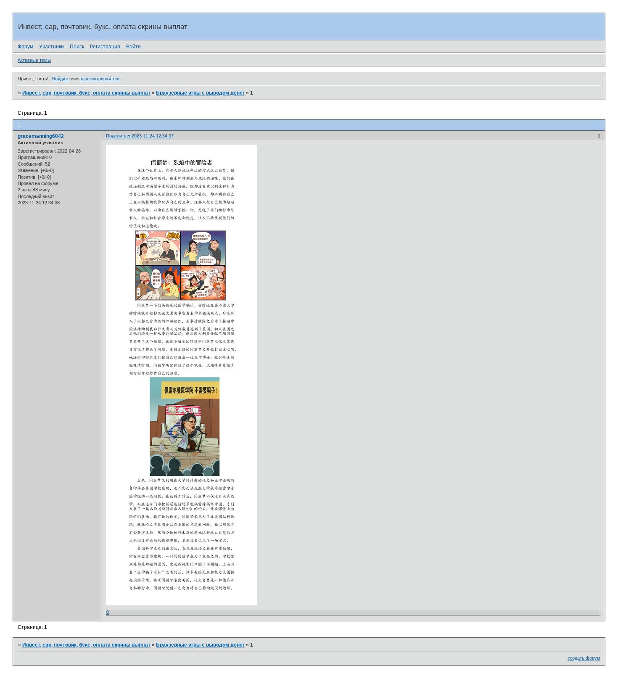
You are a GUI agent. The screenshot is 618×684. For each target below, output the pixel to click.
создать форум (584, 657)
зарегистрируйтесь (100, 78)
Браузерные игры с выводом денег (200, 93)
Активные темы (34, 60)
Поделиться (119, 135)
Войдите (61, 78)
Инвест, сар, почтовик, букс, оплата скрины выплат (86, 93)
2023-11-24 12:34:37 (153, 135)
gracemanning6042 (41, 136)
